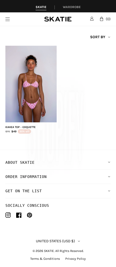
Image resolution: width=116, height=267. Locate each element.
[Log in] (92, 18)
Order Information (26, 177)
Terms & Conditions (45, 259)
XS (17, 116)
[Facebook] (19, 215)
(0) (108, 19)
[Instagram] (8, 215)
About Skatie (20, 162)
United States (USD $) (55, 241)
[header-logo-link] (58, 19)
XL (45, 116)
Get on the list (23, 191)
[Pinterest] (29, 215)
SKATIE (49, 251)
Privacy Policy (75, 259)
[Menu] (25, 19)
